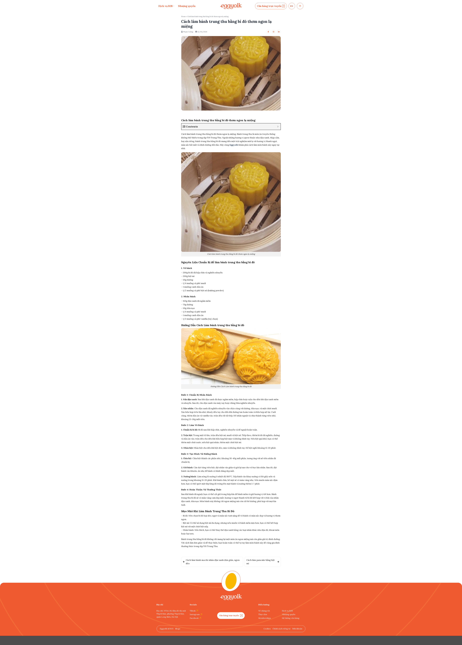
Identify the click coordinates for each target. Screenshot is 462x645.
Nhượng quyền (187, 5)
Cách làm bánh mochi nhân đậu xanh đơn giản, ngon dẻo (213, 562)
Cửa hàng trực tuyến (269, 5)
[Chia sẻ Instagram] (273, 32)
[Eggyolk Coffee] (231, 6)
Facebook (194, 618)
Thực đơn (262, 614)
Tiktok (193, 611)
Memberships (264, 618)
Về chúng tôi (264, 611)
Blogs (177, 628)
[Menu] (300, 6)
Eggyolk (234, 145)
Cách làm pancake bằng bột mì (260, 562)
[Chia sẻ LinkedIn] (279, 32)
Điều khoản (297, 628)
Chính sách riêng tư (281, 628)
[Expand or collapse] (277, 127)
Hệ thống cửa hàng (290, 618)
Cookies (267, 628)
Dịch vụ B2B (165, 5)
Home (183, 17)
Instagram (195, 614)
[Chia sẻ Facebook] (268, 32)
